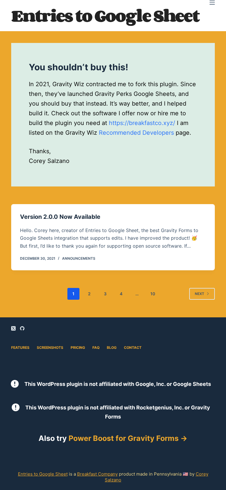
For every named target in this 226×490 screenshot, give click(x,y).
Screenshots (50, 347)
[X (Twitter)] (13, 328)
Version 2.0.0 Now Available (60, 216)
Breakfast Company (97, 474)
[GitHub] (22, 328)
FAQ (95, 347)
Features (20, 347)
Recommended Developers (136, 132)
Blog (112, 347)
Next (199, 293)
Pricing (78, 347)
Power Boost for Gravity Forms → (128, 438)
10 (152, 293)
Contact (133, 347)
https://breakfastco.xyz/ (142, 122)
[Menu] (212, 2)
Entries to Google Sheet (105, 15)
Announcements (78, 258)
